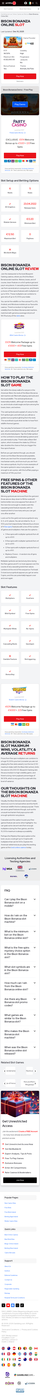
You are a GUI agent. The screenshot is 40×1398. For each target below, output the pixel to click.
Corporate (8, 1284)
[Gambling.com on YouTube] (8, 1305)
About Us (8, 1266)
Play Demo (20, 104)
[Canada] (3, 1354)
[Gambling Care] (24, 1375)
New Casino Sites (10, 1203)
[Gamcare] (7, 1375)
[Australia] (8, 1348)
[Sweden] (14, 1365)
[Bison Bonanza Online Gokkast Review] (19, 1359)
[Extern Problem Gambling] (9, 1383)
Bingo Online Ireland (11, 1244)
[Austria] (14, 1348)
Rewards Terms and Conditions (15, 1298)
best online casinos (18, 847)
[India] (36, 1354)
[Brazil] (30, 1348)
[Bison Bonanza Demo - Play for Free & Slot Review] (3, 1348)
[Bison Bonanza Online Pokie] (25, 1359)
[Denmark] (8, 1354)
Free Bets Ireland (10, 1212)
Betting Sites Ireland (11, 1248)
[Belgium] (19, 1348)
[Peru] (36, 1359)
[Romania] (3, 1365)
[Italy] (8, 1359)
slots (18, 316)
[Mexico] (14, 1359)
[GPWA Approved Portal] (20, 1390)
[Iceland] (25, 1354)
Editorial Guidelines (11, 1275)
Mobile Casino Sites (11, 1221)
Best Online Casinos (11, 1235)
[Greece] (19, 1354)
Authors (7, 1271)
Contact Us (8, 1280)
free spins (8, 527)
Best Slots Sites (9, 1239)
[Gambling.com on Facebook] (13, 1305)
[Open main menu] (3, 3)
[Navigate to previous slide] (4, 1071)
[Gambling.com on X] (3, 1305)
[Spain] (8, 1365)
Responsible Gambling (12, 1289)
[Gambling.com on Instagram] (17, 1305)
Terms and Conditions (10, 1329)
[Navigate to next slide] (35, 1071)
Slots (25, 14)
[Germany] (14, 1354)
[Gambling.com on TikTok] (22, 1305)
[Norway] (30, 1359)
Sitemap (7, 1293)
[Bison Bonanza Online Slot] (36, 1348)
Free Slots (8, 1208)
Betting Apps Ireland (11, 1217)
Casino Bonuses (10, 1253)
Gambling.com (5, 14)
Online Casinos (17, 14)
